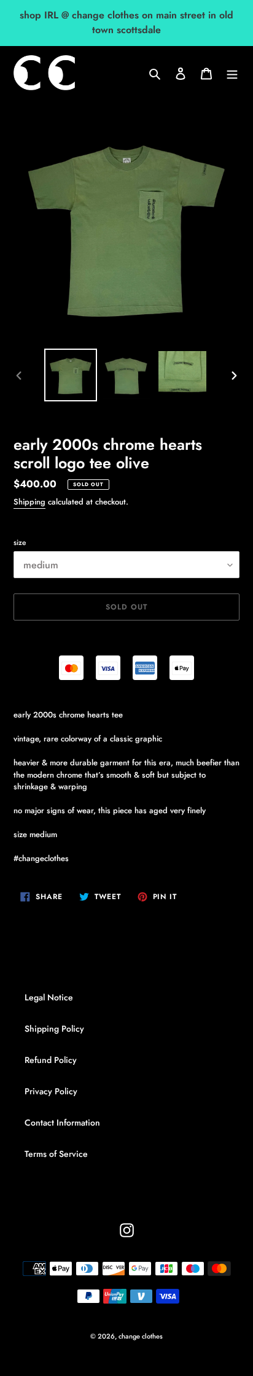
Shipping (29, 502)
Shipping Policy (54, 1028)
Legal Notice (49, 997)
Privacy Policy (51, 1091)
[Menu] (232, 73)
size (20, 542)
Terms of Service (56, 1154)
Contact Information (62, 1122)
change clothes (141, 1336)
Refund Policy (51, 1060)
